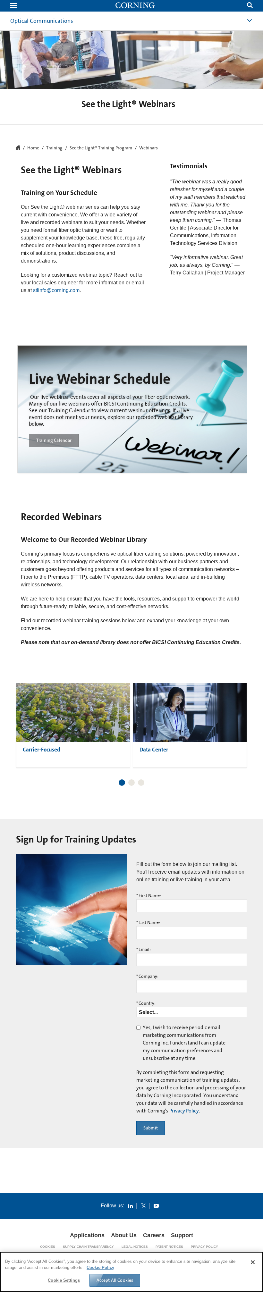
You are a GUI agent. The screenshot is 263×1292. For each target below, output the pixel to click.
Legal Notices (135, 1246)
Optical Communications (41, 21)
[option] (133, 409)
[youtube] (156, 1206)
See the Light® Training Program (101, 148)
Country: (146, 1003)
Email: (143, 949)
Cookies (47, 1246)
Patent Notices (169, 1246)
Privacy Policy (184, 1111)
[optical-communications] (135, 6)
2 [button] (131, 782)
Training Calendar (54, 440)
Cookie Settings (64, 1280)
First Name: (148, 895)
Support (182, 1235)
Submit (150, 1128)
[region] (131, 1272)
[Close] (253, 1262)
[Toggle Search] (250, 6)
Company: (147, 976)
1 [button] (122, 782)
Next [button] (236, 718)
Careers (154, 1235)
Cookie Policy (100, 1267)
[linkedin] (130, 1206)
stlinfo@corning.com (56, 290)
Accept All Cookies (115, 1280)
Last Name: (148, 922)
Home (33, 148)
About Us (124, 1235)
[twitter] (143, 1206)
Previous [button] (27, 718)
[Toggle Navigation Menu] (13, 6)
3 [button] (141, 782)
